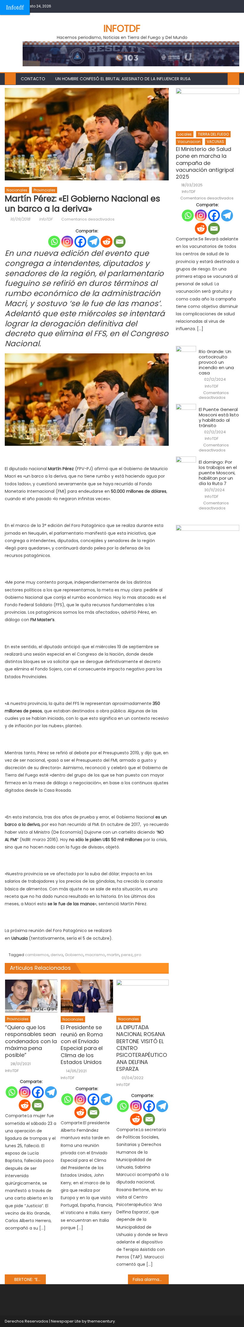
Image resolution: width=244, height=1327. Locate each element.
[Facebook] (80, 242)
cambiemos (37, 955)
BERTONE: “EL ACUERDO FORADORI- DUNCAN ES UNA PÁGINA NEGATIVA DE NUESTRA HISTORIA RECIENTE (30, 1279)
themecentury (101, 1321)
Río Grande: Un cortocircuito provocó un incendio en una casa (216, 362)
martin (113, 955)
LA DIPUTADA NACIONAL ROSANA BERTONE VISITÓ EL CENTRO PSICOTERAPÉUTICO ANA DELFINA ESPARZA (141, 1048)
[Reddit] (106, 242)
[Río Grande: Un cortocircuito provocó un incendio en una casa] (186, 353)
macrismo (95, 955)
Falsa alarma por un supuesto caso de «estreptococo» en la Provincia (151, 1279)
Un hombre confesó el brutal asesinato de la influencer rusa (122, 79)
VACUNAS (215, 141)
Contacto (33, 79)
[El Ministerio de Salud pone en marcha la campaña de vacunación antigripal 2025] (207, 107)
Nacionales (17, 190)
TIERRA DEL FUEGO (213, 134)
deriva (57, 955)
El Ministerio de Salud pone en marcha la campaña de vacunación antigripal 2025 (205, 163)
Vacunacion (189, 141)
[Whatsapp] (54, 242)
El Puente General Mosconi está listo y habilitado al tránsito (219, 417)
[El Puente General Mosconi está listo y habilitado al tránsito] (186, 411)
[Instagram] (67, 242)
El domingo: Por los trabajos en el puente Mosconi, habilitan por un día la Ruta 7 (218, 472)
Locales (185, 134)
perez (127, 955)
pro (137, 955)
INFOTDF (122, 28)
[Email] (120, 242)
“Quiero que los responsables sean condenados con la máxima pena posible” (31, 1041)
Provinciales (44, 190)
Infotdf (15, 7)
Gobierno (74, 955)
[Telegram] (93, 242)
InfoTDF (46, 219)
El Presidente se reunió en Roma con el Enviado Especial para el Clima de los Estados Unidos (82, 1044)
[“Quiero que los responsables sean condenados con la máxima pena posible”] (31, 996)
